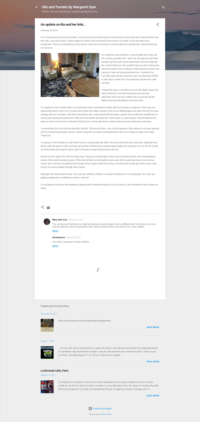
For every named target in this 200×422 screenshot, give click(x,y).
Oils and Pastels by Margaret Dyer (69, 7)
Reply (55, 231)
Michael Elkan (106, 414)
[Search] (163, 8)
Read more (153, 327)
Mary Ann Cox (59, 219)
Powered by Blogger (102, 408)
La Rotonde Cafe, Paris (54, 370)
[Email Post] (48, 208)
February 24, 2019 (75, 220)
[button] (157, 25)
